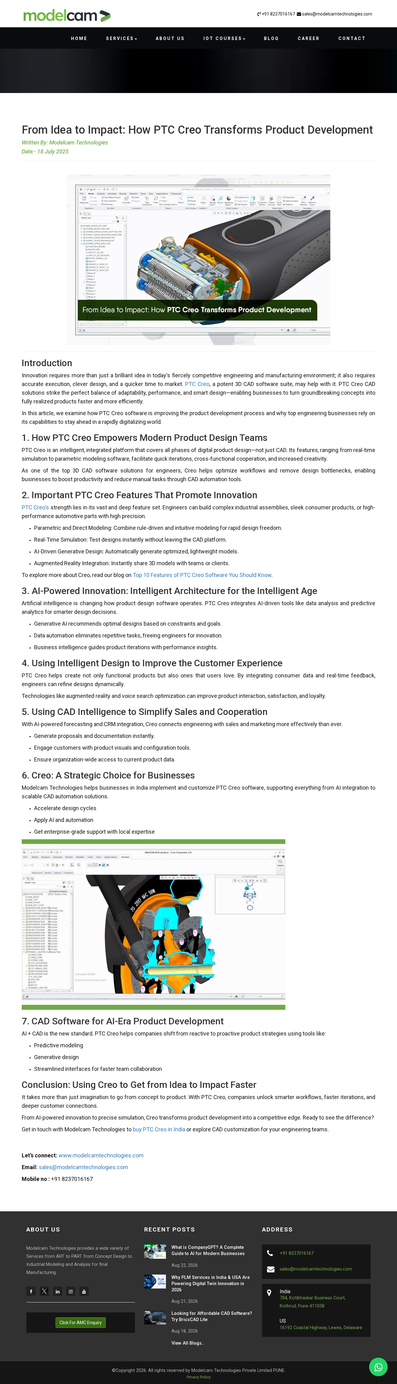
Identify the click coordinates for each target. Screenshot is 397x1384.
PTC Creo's (35, 507)
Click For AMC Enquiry (81, 1322)
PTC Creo (197, 384)
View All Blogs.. (188, 1343)
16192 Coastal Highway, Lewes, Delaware (321, 1327)
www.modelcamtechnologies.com (101, 1155)
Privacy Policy (199, 1377)
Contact (352, 38)
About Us (170, 38)
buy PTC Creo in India (159, 1129)
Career (309, 38)
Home (79, 38)
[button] (121, 38)
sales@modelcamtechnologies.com (336, 13)
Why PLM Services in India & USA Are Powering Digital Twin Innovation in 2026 (211, 1284)
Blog (271, 38)
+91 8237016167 (278, 13)
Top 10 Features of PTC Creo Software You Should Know (202, 575)
